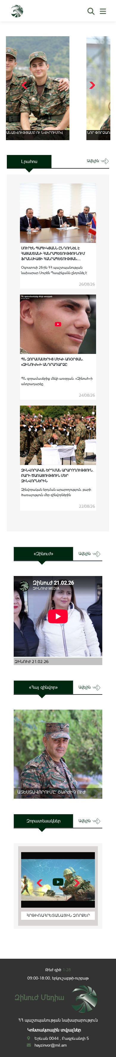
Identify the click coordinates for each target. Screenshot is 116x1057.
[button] (91, 85)
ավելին (93, 161)
